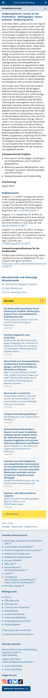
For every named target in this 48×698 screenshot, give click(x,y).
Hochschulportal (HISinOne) (18, 546)
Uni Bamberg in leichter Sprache (18, 634)
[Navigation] (3, 3)
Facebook (9, 681)
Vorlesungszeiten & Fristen (17, 621)
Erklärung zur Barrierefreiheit (16, 630)
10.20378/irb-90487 (27, 210)
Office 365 (9, 563)
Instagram (4, 681)
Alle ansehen (12, 513)
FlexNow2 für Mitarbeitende (18, 557)
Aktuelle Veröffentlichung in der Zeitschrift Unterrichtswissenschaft (22, 482)
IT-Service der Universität (16, 607)
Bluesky (15, 681)
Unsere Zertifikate (13, 669)
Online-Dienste (11, 567)
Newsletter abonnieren (14, 688)
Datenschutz (31, 526)
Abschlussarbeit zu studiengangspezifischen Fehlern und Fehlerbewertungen (21, 501)
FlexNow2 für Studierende (17, 553)
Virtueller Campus (13, 586)
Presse (7, 597)
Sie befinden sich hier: (12, 8)
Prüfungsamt (10, 604)
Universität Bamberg (24, 2)
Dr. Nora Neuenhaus (12, 288)
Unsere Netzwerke (13, 666)
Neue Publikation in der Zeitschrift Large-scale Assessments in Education (21, 449)
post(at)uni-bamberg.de (20, 661)
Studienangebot (12, 624)
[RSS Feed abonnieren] (42, 301)
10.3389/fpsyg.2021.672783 (15, 243)
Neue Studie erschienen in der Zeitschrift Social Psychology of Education (21, 322)
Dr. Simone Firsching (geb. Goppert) (19, 284)
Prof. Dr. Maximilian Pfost (14, 292)
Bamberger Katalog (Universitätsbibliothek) (23, 542)
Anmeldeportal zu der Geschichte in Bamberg (21, 418)
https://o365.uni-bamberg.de (18, 582)
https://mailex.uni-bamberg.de (19, 579)
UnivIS (7, 573)
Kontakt (6, 526)
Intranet (8, 560)
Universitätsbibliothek (15, 617)
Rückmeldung (11, 610)
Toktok (20, 681)
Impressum (17, 526)
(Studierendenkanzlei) (15, 570)
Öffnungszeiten (11, 600)
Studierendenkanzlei (14, 614)
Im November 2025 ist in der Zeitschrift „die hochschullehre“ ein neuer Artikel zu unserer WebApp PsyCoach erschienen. (20, 400)
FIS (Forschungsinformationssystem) (22, 550)
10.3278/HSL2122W (15, 225)
